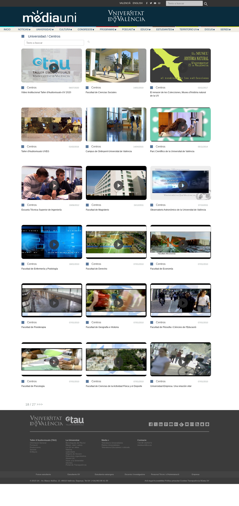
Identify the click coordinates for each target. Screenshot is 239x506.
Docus (210, 29)
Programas (108, 29)
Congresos (86, 29)
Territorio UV (189, 29)
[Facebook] (146, 3)
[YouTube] (155, 3)
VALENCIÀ (125, 3)
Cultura (65, 29)
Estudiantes (165, 29)
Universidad (45, 29)
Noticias (24, 29)
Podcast (128, 29)
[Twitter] (151, 3)
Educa (145, 29)
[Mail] (159, 3)
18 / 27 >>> (34, 404)
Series (226, 29)
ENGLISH (138, 3)
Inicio (7, 29)
